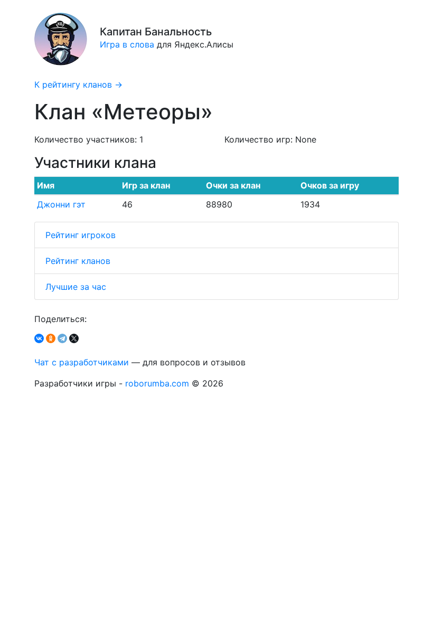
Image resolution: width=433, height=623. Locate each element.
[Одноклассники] (50, 338)
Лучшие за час (75, 286)
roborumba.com (157, 383)
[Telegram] (62, 338)
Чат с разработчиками (81, 362)
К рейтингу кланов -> (78, 84)
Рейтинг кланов (77, 261)
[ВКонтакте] (39, 338)
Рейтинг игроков (80, 235)
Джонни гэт (61, 204)
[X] (74, 338)
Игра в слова (127, 44)
